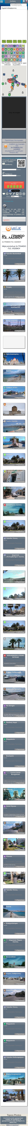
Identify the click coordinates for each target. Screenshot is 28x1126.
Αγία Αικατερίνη (12, 354)
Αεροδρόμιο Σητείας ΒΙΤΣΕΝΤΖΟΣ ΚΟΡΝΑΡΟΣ (15, 305)
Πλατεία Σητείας (12, 605)
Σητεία (8, 371)
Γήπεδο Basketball (13, 253)
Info (15, 41)
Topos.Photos (14, 1115)
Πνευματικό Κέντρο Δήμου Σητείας (15, 472)
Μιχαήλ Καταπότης (13, 873)
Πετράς (9, 287)
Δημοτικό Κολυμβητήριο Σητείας (15, 556)
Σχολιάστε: (6, 220)
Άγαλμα (9, 454)
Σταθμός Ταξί (11, 488)
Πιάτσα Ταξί (10, 1091)
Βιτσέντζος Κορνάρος (14, 438)
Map (3, 41)
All (24, 41)
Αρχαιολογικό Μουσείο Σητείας (15, 572)
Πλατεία (9, 639)
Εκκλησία (10, 756)
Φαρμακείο (10, 739)
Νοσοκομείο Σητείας (14, 505)
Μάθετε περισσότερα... (13, 1125)
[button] (4, 75)
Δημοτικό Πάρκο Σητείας (15, 941)
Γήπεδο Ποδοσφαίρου (15, 1057)
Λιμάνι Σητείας (11, 270)
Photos (9, 41)
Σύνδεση (3, 1125)
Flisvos (9, 856)
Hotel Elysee (11, 806)
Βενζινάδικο (11, 957)
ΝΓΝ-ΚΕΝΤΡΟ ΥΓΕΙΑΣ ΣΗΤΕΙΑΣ (15, 656)
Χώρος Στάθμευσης (13, 672)
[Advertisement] (14, 24)
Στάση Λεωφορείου (13, 823)
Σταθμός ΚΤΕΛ (11, 387)
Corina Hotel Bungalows (15, 773)
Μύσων (9, 588)
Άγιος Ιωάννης (12, 320)
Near (19, 41)
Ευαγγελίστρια (12, 923)
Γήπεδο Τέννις (12, 538)
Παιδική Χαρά (11, 722)
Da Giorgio (10, 706)
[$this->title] (13, 230)
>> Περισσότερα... (20, 263)
